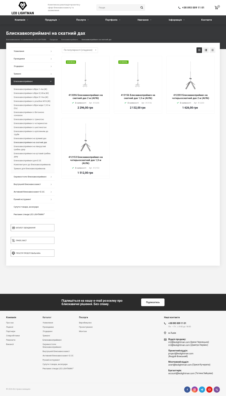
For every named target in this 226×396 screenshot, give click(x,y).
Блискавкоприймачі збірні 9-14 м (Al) (31, 97)
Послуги (81, 19)
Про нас (10, 323)
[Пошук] (141, 7)
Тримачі (17, 74)
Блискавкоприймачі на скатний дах (30, 142)
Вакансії (10, 344)
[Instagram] (195, 389)
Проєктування (86, 327)
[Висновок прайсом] (212, 50)
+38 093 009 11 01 (193, 7)
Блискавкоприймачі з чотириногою (30, 123)
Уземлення (19, 51)
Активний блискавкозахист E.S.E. (29, 192)
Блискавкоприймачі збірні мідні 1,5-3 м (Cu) (32, 106)
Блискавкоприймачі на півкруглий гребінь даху (30, 148)
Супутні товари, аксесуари (26, 207)
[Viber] (217, 389)
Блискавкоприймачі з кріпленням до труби (31, 133)
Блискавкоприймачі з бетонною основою (29, 113)
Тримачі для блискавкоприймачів (29, 168)
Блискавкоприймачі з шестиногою (30, 127)
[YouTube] (209, 389)
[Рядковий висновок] (206, 50)
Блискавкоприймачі (23, 81)
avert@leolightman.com (180, 365)
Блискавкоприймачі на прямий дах (30, 138)
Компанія (20, 19)
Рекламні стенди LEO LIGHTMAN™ (29, 214)
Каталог (47, 317)
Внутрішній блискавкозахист (27, 184)
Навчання (143, 19)
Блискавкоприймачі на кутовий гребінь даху (32, 155)
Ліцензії (9, 327)
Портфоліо (111, 19)
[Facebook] (187, 389)
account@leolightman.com (181, 373)
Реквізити (10, 340)
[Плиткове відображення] (199, 50)
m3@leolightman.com (179, 345)
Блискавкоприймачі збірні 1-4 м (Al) (30, 89)
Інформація (175, 19)
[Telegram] (202, 389)
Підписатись (153, 302)
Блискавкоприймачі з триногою (29, 119)
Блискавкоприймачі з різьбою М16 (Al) (32, 101)
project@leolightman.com (180, 353)
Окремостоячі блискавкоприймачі (30, 177)
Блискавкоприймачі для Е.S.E (27, 160)
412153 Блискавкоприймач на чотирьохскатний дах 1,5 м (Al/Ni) (86, 160)
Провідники (19, 59)
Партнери (10, 331)
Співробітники (13, 335)
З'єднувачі (19, 66)
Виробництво (85, 323)
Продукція (51, 19)
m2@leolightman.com (179, 342)
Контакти (206, 19)
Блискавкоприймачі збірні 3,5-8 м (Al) (31, 93)
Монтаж (83, 331)
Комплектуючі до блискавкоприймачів (32, 164)
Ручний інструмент (22, 199)
